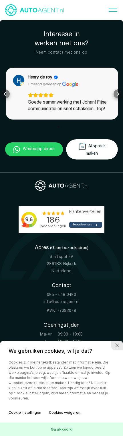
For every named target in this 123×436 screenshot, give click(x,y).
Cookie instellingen (25, 412)
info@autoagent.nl (61, 302)
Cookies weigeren (64, 412)
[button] (5, 93)
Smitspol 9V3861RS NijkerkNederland (61, 264)
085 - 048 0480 (61, 294)
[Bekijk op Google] (18, 80)
